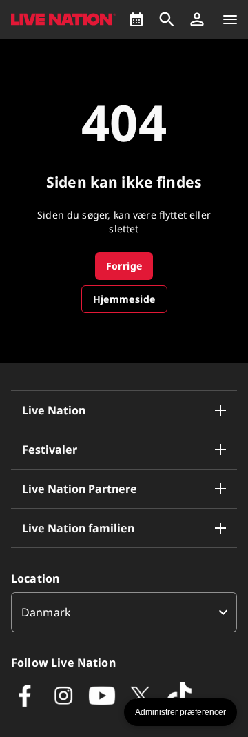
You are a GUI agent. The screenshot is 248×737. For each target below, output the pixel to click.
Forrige (124, 265)
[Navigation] (230, 19)
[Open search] (167, 19)
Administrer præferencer (180, 712)
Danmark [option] (46, 612)
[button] (197, 19)
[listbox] (124, 612)
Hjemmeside (124, 298)
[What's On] (136, 19)
